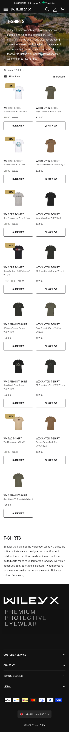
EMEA (42, 725)
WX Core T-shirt (14, 214)
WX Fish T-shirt (13, 108)
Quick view (18, 125)
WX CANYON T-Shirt (48, 108)
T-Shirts (20, 70)
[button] (6, 9)
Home (10, 70)
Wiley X (35, 725)
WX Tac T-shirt (13, 438)
